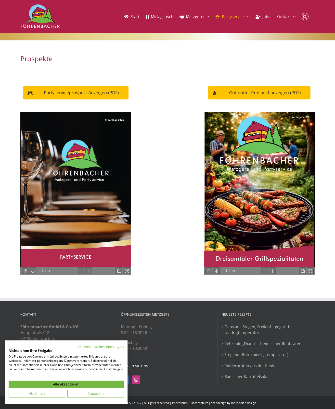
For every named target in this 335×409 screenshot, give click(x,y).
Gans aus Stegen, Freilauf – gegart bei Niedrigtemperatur (259, 329)
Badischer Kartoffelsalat (246, 376)
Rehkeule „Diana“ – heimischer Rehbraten (262, 343)
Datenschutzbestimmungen (101, 346)
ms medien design (243, 403)
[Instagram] (136, 379)
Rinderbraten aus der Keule (249, 365)
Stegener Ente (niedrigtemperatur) (256, 354)
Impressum (180, 403)
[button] (305, 16)
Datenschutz (199, 403)
